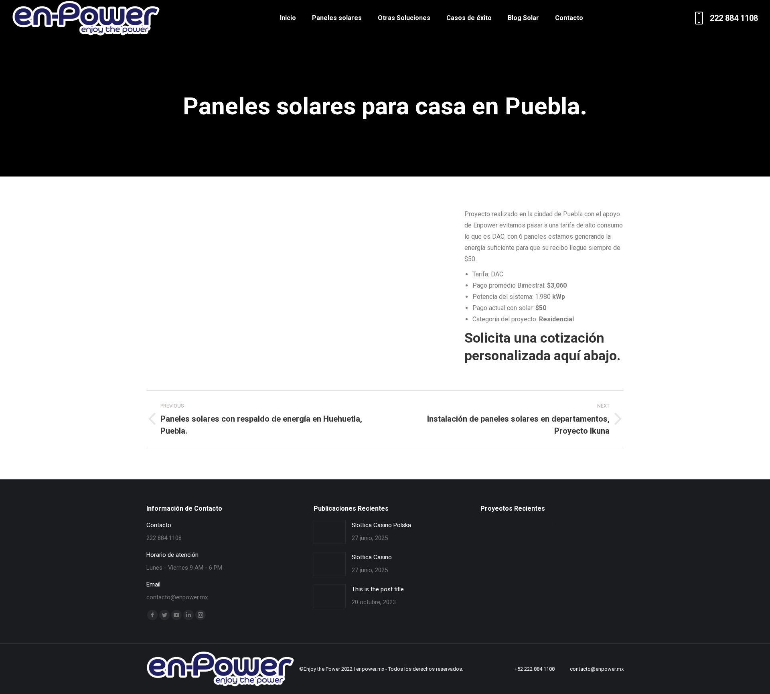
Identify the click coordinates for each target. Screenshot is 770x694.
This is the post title (378, 589)
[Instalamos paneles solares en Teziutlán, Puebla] (504, 525)
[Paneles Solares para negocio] (600, 532)
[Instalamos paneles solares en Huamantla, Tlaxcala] (600, 525)
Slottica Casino (372, 557)
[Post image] (330, 532)
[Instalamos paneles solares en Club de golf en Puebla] (552, 525)
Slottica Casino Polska (381, 525)
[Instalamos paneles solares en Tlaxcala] (552, 532)
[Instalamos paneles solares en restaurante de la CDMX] (504, 532)
